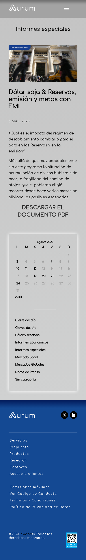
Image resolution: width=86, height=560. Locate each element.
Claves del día (25, 327)
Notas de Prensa (27, 372)
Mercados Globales (29, 364)
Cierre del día (25, 320)
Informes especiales (30, 350)
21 (52, 276)
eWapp (26, 534)
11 (26, 268)
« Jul (18, 297)
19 (35, 276)
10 (17, 268)
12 (35, 268)
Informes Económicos (31, 342)
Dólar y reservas (27, 335)
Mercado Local (26, 357)
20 (44, 276)
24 (18, 283)
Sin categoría (25, 379)
